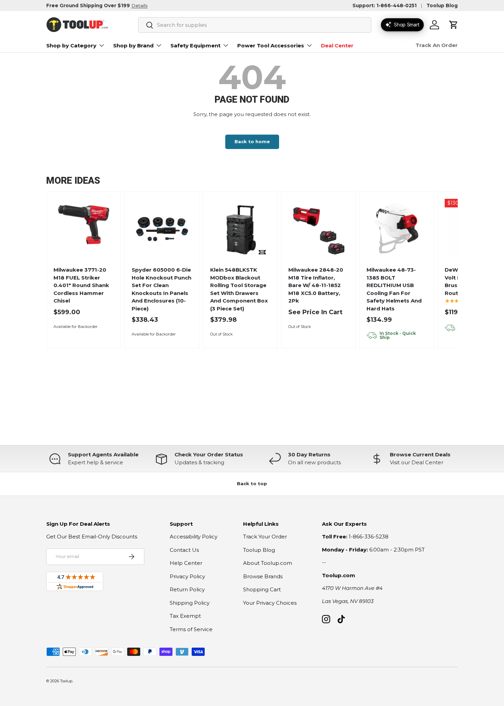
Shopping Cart (262, 589)
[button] (453, 24)
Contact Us (184, 550)
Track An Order (437, 45)
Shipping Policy (189, 603)
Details (139, 5)
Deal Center (337, 45)
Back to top (252, 483)
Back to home (252, 141)
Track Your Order (265, 536)
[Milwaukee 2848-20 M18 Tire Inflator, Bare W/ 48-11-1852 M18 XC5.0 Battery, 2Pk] (318, 229)
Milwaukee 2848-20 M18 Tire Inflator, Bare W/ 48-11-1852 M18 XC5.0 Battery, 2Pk (315, 285)
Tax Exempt (185, 616)
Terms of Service (191, 629)
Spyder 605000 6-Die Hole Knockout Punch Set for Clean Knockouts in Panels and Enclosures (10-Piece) (161, 289)
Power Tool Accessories (270, 45)
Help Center (186, 563)
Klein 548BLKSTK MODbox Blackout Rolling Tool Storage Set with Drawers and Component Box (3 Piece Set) (239, 289)
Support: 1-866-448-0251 (384, 5)
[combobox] (254, 25)
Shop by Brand (133, 45)
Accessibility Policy (193, 536)
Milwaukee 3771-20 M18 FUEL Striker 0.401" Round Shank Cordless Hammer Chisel (81, 285)
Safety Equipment (195, 45)
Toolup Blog (442, 5)
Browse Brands (263, 576)
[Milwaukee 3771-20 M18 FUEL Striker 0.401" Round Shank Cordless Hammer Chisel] (84, 229)
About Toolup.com (267, 563)
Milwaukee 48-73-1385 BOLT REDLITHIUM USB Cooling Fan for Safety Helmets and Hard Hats (394, 289)
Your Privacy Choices (270, 603)
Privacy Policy (187, 576)
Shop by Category (71, 45)
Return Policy (187, 589)
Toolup (66, 681)
